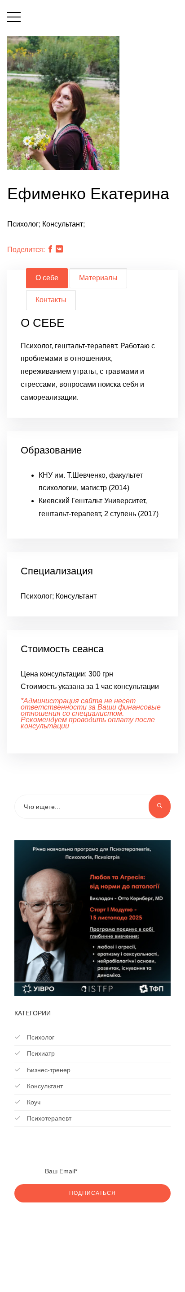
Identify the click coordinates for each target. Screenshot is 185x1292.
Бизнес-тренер (47, 1070)
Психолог (39, 1037)
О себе (46, 278)
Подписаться (92, 1193)
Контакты (50, 300)
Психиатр (40, 1053)
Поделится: (26, 249)
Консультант (44, 1086)
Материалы (98, 278)
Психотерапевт (48, 1118)
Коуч (32, 1102)
